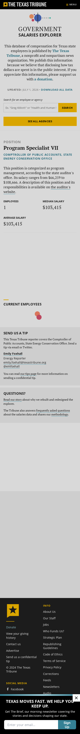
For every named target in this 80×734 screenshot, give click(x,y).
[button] (40, 367)
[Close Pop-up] (76, 698)
